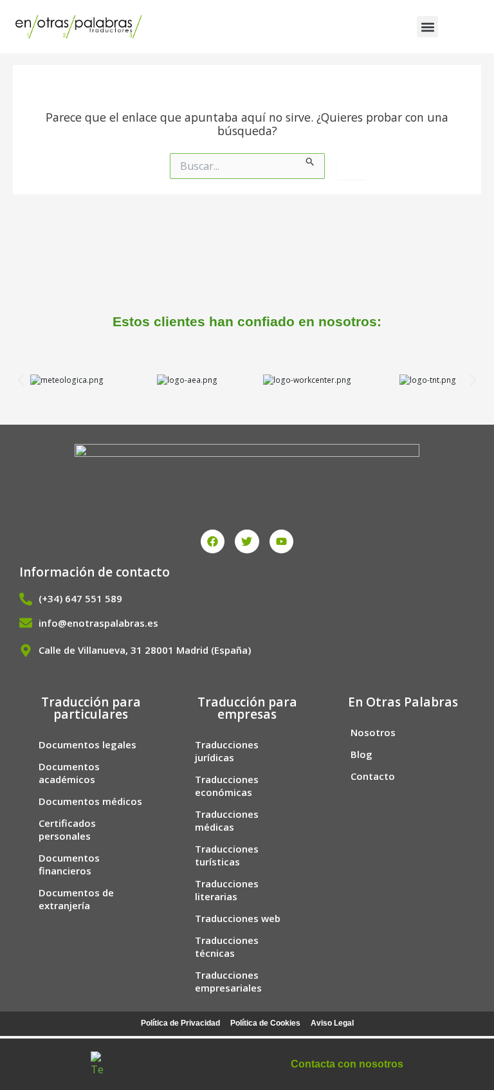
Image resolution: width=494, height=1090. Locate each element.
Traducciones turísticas (227, 855)
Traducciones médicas (227, 820)
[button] (427, 26)
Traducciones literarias (227, 890)
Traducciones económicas (227, 786)
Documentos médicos (90, 801)
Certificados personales (67, 829)
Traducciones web (237, 918)
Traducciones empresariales (228, 981)
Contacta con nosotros (347, 1063)
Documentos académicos (69, 773)
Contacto (373, 776)
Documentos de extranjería (76, 899)
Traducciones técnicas (227, 946)
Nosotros (373, 732)
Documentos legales (87, 744)
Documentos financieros (69, 864)
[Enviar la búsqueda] (310, 159)
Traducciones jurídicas (227, 751)
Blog (361, 754)
